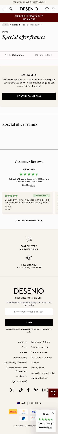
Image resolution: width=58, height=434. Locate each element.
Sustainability (20, 357)
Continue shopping (29, 96)
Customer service (39, 347)
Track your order (39, 352)
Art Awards (21, 376)
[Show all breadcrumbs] (5, 24)
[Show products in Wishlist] (47, 9)
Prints (15, 25)
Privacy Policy (25, 329)
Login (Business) (19, 381)
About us (22, 342)
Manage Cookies (39, 378)
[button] (46, 421)
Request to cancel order (43, 373)
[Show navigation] (4, 9)
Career (23, 352)
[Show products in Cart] (53, 9)
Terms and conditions (41, 357)
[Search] (11, 9)
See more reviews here (29, 220)
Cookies (35, 362)
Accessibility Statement (15, 362)
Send (29, 322)
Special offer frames (31, 25)
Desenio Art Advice (40, 342)
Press (24, 347)
